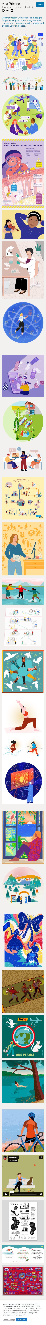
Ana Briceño (11, 3)
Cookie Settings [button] (9, 1320)
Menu (41, 5)
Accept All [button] (21, 1319)
